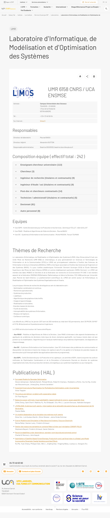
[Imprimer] (80, 76)
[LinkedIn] (106, 471)
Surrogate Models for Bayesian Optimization (31, 379)
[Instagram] (91, 471)
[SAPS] (77, 498)
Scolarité (47, 7)
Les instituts (28, 15)
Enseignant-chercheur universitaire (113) (41, 165)
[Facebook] (83, 471)
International (61, 7)
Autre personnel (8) (30, 211)
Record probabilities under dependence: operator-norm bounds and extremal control (45, 432)
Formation (34, 7)
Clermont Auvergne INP (41, 15)
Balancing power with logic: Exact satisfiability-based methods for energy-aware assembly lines (49, 400)
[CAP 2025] (86, 485)
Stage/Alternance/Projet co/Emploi (85, 7)
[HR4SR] (99, 498)
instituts (20, 15)
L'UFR (23, 7)
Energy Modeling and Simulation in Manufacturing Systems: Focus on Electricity (44, 420)
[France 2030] (57, 498)
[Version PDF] (94, 76)
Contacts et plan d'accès (31, 471)
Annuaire (10, 471)
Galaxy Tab (12, 15)
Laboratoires (55, 15)
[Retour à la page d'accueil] (8, 8)
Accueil (4, 15)
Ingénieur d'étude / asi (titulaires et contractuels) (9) (47, 184)
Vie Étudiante (26, 10)
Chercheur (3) (27, 171)
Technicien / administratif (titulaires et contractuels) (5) (48, 198)
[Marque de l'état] (60, 485)
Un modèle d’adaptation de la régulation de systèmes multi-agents (39, 414)
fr (103, 2)
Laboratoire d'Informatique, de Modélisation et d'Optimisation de (80, 15)
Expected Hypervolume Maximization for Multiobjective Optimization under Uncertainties (47, 388)
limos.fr (43, 121)
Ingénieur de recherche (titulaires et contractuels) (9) (47, 178)
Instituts (22, 2)
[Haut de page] (3, 515)
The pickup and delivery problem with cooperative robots (35, 394)
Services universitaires (39, 2)
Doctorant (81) (27, 204)
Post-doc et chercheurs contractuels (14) (41, 191)
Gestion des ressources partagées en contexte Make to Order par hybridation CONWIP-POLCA (48, 426)
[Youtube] (98, 471)
